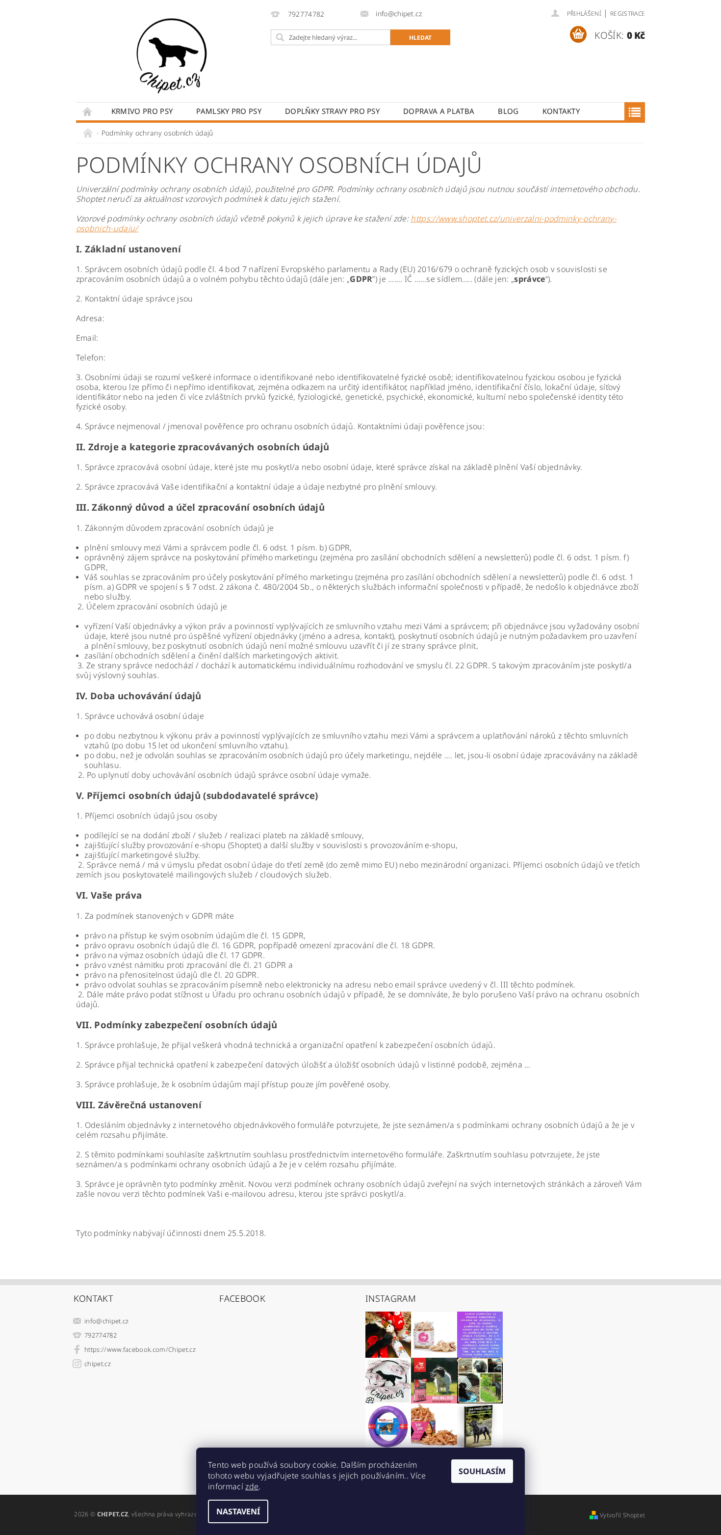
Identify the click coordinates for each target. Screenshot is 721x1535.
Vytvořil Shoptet (622, 1515)
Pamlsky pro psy (228, 111)
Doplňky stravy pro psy (332, 111)
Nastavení (238, 1511)
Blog (508, 111)
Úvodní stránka (88, 111)
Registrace (627, 13)
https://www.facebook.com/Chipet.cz (140, 1349)
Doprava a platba (438, 111)
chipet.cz (97, 1363)
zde (251, 1486)
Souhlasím (482, 1471)
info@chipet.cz (106, 1320)
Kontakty (561, 111)
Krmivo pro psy (142, 111)
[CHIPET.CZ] (171, 56)
